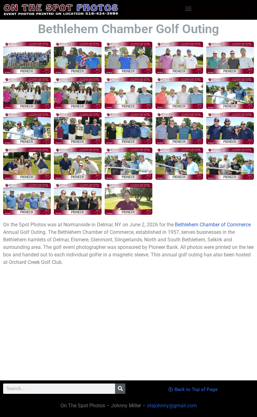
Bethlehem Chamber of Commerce (213, 225)
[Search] (120, 389)
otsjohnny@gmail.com (171, 406)
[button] (188, 8)
